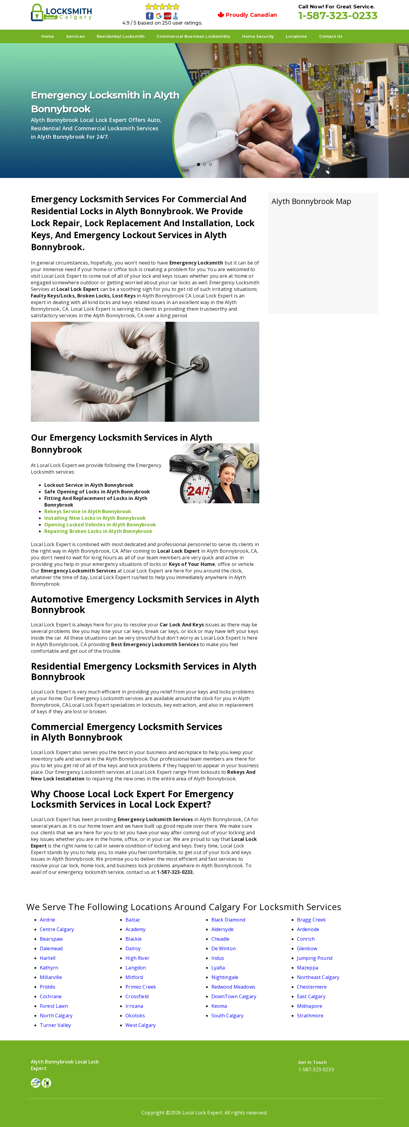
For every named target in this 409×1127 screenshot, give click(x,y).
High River (137, 958)
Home (47, 36)
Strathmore (310, 1015)
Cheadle (220, 939)
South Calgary (227, 1015)
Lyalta (218, 967)
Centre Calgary (57, 929)
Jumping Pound (314, 958)
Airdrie (47, 919)
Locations (296, 36)
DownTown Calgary (234, 996)
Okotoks (135, 1015)
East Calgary (311, 996)
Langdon (135, 967)
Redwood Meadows (233, 987)
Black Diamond (228, 919)
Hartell (47, 958)
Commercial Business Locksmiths (193, 36)
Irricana (134, 1006)
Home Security (258, 36)
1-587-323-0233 (338, 15)
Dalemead (51, 948)
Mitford (134, 977)
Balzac (132, 919)
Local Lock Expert (202, 1112)
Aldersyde (222, 929)
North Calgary (56, 1015)
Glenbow (307, 948)
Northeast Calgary (318, 977)
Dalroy (133, 948)
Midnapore (309, 1006)
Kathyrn (49, 967)
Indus (217, 958)
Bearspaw (51, 939)
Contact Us (331, 36)
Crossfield (137, 996)
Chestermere (312, 987)
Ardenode (308, 929)
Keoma (219, 1006)
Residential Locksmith (121, 36)
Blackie (133, 939)
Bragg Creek (311, 919)
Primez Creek (140, 987)
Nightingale (225, 977)
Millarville (51, 977)
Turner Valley (55, 1025)
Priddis (47, 987)
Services (75, 36)
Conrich (306, 939)
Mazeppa (307, 967)
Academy (135, 929)
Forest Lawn (54, 1006)
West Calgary (140, 1025)
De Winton (223, 948)
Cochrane (51, 996)
